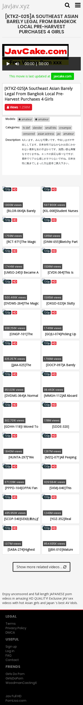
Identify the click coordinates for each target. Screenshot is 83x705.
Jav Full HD (13, 696)
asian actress (46, 134)
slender (37, 128)
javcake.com (62, 76)
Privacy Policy (16, 628)
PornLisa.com (16, 700)
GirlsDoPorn (14, 678)
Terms (11, 623)
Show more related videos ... (40, 566)
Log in (10, 651)
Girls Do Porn (15, 674)
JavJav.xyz (15, 6)
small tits (50, 128)
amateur (26, 119)
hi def (26, 128)
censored (29, 134)
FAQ (9, 655)
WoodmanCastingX (21, 683)
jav (58, 134)
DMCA (10, 632)
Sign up (11, 646)
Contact (12, 660)
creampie (65, 128)
